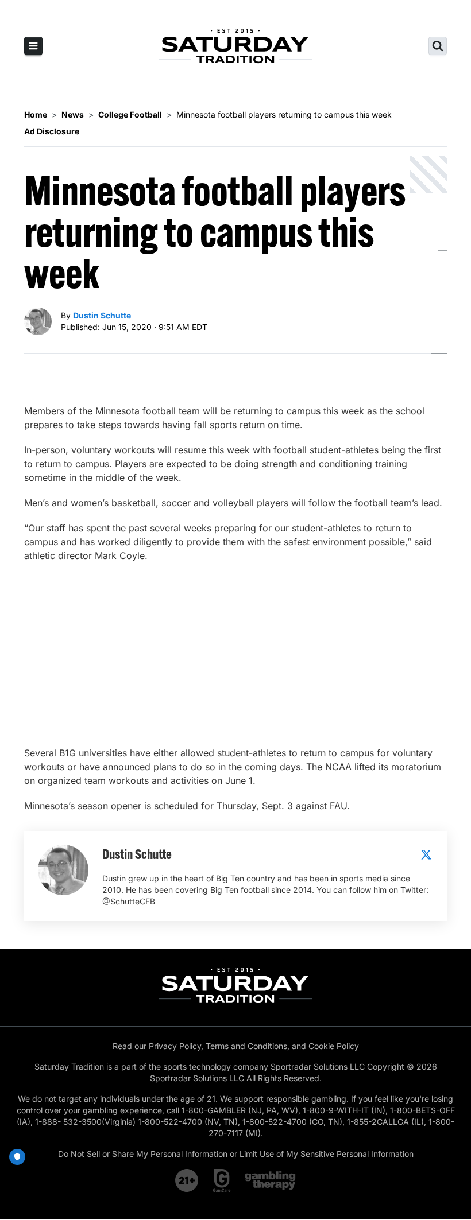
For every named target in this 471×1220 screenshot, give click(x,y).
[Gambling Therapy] (270, 1180)
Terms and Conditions (246, 1046)
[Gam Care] (222, 1180)
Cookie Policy (333, 1046)
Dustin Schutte (102, 315)
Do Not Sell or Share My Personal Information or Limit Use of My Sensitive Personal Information (236, 1154)
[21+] (187, 1180)
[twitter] (426, 854)
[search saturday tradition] (437, 46)
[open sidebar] (33, 46)
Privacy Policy (175, 1046)
